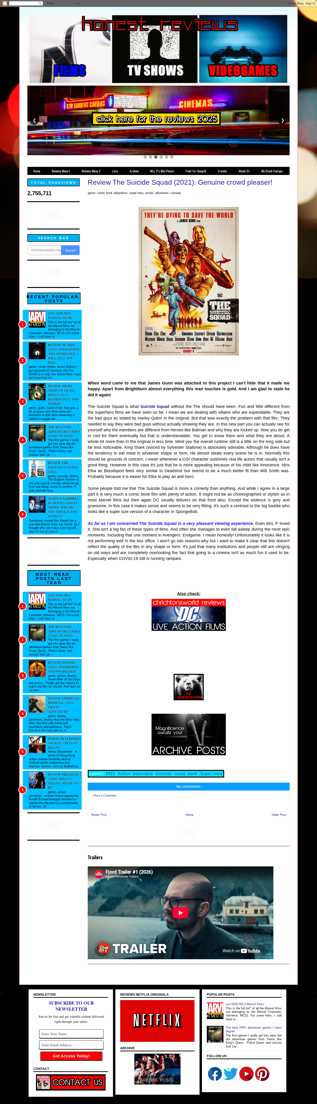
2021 (110, 774)
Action (124, 774)
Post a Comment (105, 795)
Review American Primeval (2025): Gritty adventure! (63, 704)
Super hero (211, 774)
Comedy (164, 774)
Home (189, 815)
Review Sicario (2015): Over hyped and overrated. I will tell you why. (63, 353)
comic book (186, 774)
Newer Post (99, 815)
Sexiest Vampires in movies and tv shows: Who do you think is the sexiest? (63, 507)
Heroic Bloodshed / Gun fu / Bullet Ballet (64, 742)
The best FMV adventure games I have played (64, 431)
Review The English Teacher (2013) (63, 467)
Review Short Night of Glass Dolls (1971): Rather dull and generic (63, 395)
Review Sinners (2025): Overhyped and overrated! (63, 666)
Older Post (279, 815)
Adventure (143, 774)
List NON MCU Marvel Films (60, 315)
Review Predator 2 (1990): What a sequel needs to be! (64, 781)
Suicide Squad (155, 406)
